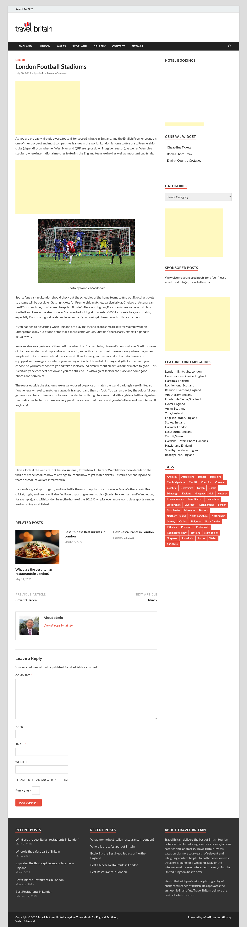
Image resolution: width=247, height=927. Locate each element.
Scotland (79, 46)
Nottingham (218, 515)
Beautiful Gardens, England (183, 390)
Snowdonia (187, 538)
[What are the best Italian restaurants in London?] (37, 548)
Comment (23, 675)
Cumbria (172, 487)
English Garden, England (181, 417)
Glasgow (200, 493)
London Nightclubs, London (183, 371)
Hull (211, 493)
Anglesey (172, 476)
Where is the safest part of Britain (38, 851)
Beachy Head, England (179, 454)
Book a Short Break (179, 154)
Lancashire (213, 499)
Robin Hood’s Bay (177, 532)
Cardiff (193, 482)
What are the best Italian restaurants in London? (33, 571)
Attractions (187, 476)
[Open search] (230, 46)
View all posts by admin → (60, 625)
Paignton (196, 521)
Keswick (222, 493)
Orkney (171, 521)
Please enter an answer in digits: (41, 779)
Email (20, 744)
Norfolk (203, 510)
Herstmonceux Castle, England (185, 376)
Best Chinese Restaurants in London (40, 879)
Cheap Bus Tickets (179, 147)
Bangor (202, 476)
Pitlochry (172, 527)
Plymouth (186, 527)
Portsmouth (202, 527)
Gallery (100, 46)
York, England (174, 413)
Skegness (172, 538)
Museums (189, 510)
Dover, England (175, 404)
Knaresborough (175, 499)
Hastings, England (177, 380)
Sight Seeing (211, 532)
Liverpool (190, 504)
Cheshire (206, 482)
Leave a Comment (57, 73)
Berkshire (215, 476)
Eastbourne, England (178, 431)
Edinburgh (172, 493)
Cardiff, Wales (174, 436)
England (25, 46)
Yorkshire (172, 543)
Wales (61, 46)
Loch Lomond (206, 504)
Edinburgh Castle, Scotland (183, 399)
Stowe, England (175, 422)
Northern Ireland (176, 515)
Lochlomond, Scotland (179, 385)
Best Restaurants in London (133, 532)
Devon (201, 487)
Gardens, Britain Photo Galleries (186, 441)
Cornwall (220, 482)
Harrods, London (176, 427)
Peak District (212, 521)
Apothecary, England (178, 394)
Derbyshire (187, 487)
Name (20, 726)
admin (40, 73)
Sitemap (137, 46)
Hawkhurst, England (178, 445)
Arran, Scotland (175, 408)
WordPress (209, 917)
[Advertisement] (47, 108)
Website (21, 762)
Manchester (173, 510)
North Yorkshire (199, 515)
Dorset (212, 487)
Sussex (201, 538)
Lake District (195, 499)
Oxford (183, 521)
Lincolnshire (174, 504)
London (44, 46)
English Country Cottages (184, 160)
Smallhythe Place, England (182, 450)
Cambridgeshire (176, 482)
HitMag (226, 917)
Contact (118, 46)
